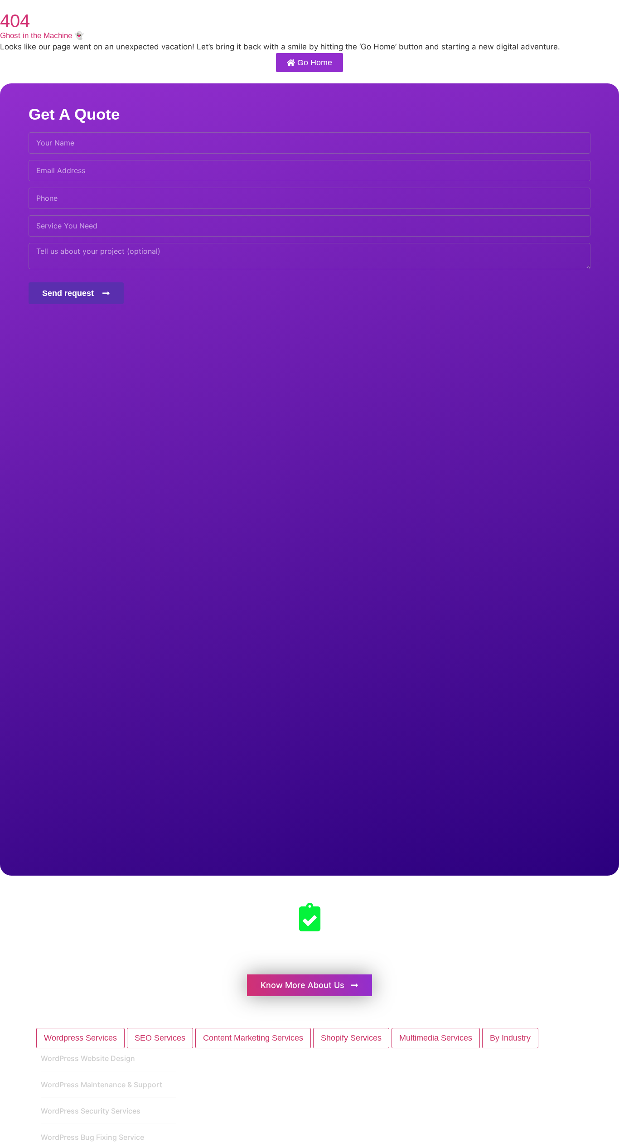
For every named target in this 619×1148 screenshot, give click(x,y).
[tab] (80, 1038)
